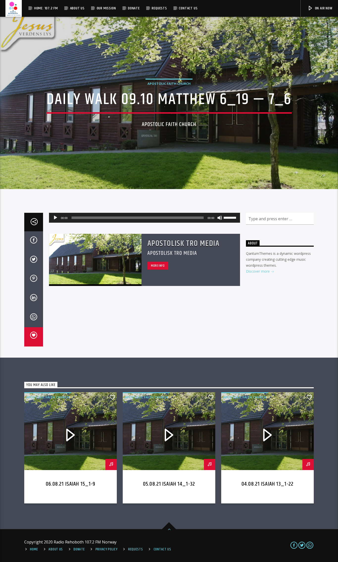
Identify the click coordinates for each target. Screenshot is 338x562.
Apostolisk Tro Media (183, 244)
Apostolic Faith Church (169, 83)
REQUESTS (135, 549)
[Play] (55, 217)
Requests (159, 8)
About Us (77, 8)
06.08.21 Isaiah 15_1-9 (71, 484)
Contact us (188, 8)
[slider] (231, 217)
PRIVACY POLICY (107, 549)
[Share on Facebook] (33, 241)
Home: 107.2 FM (46, 8)
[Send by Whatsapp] (33, 317)
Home (34, 549)
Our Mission (106, 8)
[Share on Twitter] (33, 260)
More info (158, 265)
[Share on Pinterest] (33, 279)
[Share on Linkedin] (33, 298)
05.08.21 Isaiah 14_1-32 (169, 484)
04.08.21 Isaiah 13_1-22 (267, 484)
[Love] (33, 336)
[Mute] (219, 217)
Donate (134, 8)
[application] (144, 218)
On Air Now (323, 8)
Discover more (258, 271)
